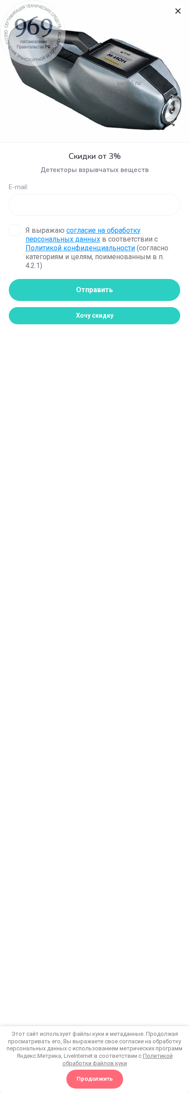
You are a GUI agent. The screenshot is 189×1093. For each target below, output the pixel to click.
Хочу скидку (94, 315)
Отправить (94, 290)
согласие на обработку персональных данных (83, 234)
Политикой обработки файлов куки (117, 1060)
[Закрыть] (178, 11)
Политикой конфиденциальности (80, 248)
